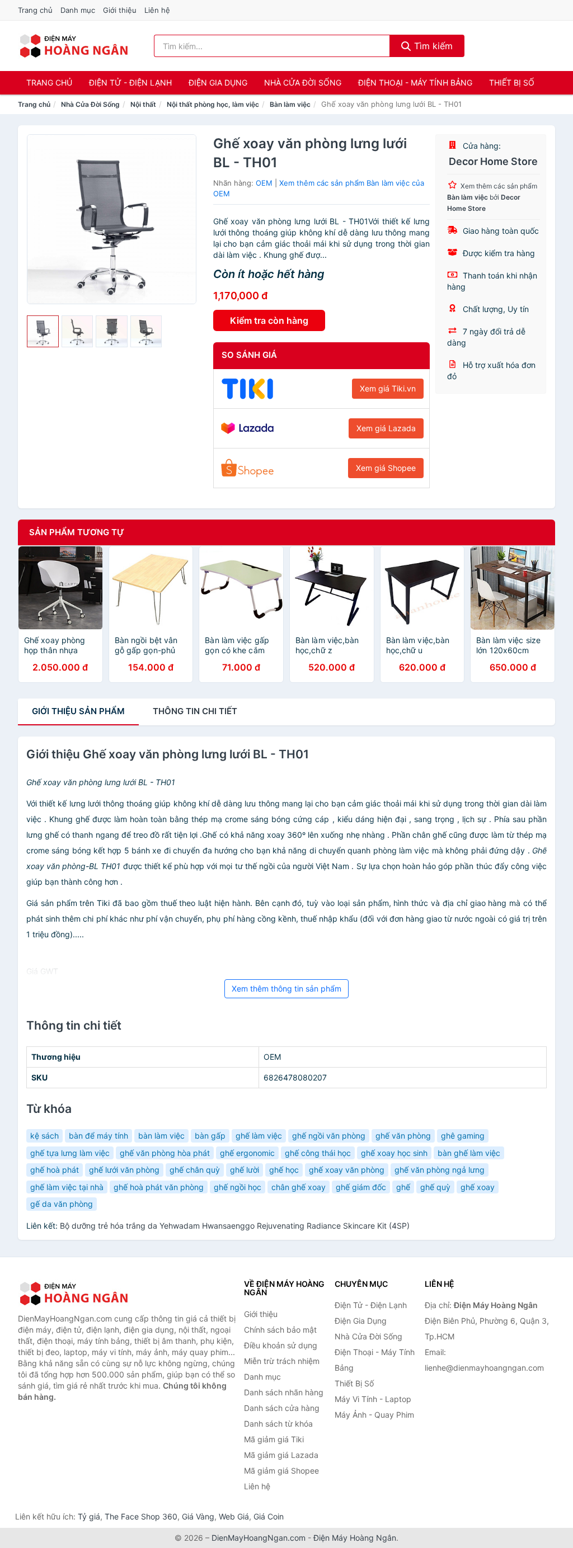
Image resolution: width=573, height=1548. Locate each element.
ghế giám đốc (361, 1187)
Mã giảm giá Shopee (281, 1470)
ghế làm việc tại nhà (67, 1187)
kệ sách (44, 1135)
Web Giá (234, 1516)
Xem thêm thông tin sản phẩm (286, 988)
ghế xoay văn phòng (346, 1169)
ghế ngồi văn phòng (328, 1135)
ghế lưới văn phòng (124, 1169)
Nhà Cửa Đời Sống (302, 82)
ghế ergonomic (247, 1153)
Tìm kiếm (432, 45)
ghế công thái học (318, 1153)
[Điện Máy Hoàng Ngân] (74, 1294)
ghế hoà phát (54, 1169)
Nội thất (143, 104)
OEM (264, 182)
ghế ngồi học (237, 1187)
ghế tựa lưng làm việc (70, 1153)
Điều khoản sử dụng (280, 1345)
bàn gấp (210, 1135)
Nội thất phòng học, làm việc (213, 104)
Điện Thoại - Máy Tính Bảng (415, 82)
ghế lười (244, 1169)
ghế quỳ (435, 1187)
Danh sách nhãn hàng (283, 1392)
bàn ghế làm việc (469, 1153)
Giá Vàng (198, 1516)
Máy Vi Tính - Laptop (373, 1399)
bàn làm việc (161, 1135)
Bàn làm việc (290, 104)
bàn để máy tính (98, 1135)
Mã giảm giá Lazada (281, 1455)
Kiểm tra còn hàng (269, 320)
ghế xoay (478, 1187)
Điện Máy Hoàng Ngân (354, 1537)
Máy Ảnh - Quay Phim (374, 1414)
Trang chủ (35, 10)
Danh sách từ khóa (278, 1423)
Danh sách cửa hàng (282, 1408)
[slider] (43, 331)
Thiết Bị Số (511, 82)
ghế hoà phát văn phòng (159, 1187)
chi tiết (195, 711)
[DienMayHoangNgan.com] (73, 46)
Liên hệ (157, 10)
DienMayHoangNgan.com (259, 1537)
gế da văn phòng (61, 1204)
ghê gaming (463, 1135)
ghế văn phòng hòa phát (165, 1153)
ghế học (284, 1169)
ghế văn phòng (403, 1135)
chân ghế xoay (298, 1187)
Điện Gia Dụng (218, 82)
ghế (403, 1187)
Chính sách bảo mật (280, 1329)
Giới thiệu (120, 10)
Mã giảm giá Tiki (274, 1439)
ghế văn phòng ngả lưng (439, 1169)
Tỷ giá (89, 1516)
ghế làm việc (259, 1135)
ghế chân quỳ (195, 1169)
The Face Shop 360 (141, 1516)
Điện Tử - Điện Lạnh (130, 82)
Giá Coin (268, 1516)
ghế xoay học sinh (394, 1153)
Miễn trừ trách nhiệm (282, 1361)
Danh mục (77, 10)
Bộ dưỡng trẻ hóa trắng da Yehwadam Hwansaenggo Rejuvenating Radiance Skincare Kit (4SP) (235, 1225)
